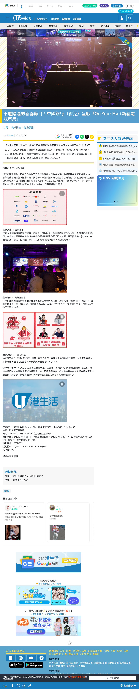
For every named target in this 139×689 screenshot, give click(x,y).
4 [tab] (71, 29)
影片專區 (105, 26)
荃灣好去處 (122, 650)
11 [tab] (74, 33)
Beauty (50, 5)
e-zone (70, 5)
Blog (60, 5)
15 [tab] (71, 36)
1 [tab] (63, 29)
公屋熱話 (55, 19)
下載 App (118, 5)
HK (21, 5)
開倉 (68, 650)
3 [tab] (68, 29)
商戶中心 (104, 5)
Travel (30, 5)
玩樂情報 (16, 127)
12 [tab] (77, 33)
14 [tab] (68, 36)
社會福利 (94, 654)
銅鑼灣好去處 (95, 650)
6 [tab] (77, 29)
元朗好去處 (109, 650)
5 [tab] (74, 29)
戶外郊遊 (84, 654)
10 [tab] (71, 33)
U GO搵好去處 (127, 11)
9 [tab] (68, 33)
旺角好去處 (55, 654)
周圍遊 (118, 26)
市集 (7, 490)
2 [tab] (66, 29)
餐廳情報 (73, 654)
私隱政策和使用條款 (76, 676)
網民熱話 (53, 662)
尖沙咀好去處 (79, 650)
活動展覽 (28, 127)
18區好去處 (131, 26)
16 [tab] (74, 36)
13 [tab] (66, 36)
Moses (10, 135)
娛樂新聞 (66, 19)
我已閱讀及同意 (112, 678)
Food (40, 5)
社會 (64, 654)
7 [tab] (63, 33)
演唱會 (10, 26)
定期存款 (77, 19)
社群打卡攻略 (91, 5)
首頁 (5, 127)
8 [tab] (66, 33)
